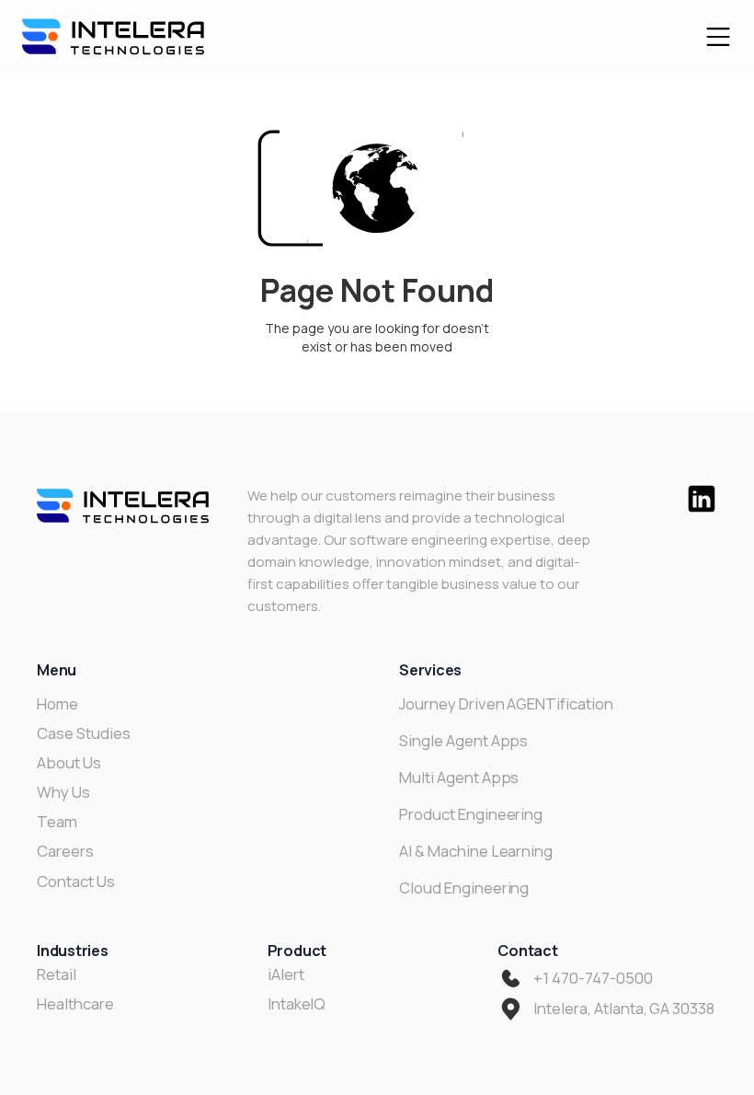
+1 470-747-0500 (593, 978)
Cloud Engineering (464, 888)
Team (57, 822)
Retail (56, 974)
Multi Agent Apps (459, 777)
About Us (69, 763)
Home (57, 704)
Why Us (63, 792)
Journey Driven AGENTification (506, 704)
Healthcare (75, 1004)
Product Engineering (471, 814)
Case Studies (84, 733)
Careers (65, 851)
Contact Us (76, 881)
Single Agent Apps (463, 741)
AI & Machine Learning (476, 851)
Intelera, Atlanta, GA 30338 (623, 1008)
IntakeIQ (297, 1004)
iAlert (286, 974)
